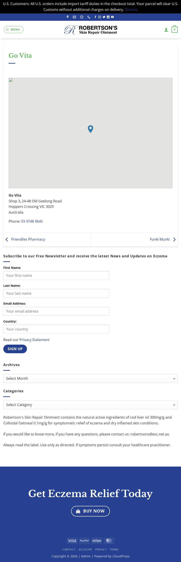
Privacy (100, 549)
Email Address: (14, 303)
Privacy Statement (34, 339)
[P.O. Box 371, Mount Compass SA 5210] (68, 17)
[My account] (166, 29)
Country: (10, 321)
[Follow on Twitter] (104, 17)
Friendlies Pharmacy (27, 239)
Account (85, 549)
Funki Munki (160, 239)
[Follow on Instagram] (99, 17)
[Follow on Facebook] (95, 17)
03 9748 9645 (32, 221)
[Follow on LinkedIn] (108, 17)
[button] (14, 29)
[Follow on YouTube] (112, 17)
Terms (114, 549)
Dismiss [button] (131, 9)
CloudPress (120, 556)
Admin (86, 556)
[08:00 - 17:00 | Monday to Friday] (82, 17)
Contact (68, 549)
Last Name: (12, 285)
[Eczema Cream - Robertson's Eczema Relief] (90, 29)
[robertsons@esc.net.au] (75, 17)
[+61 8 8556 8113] (89, 17)
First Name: (12, 268)
